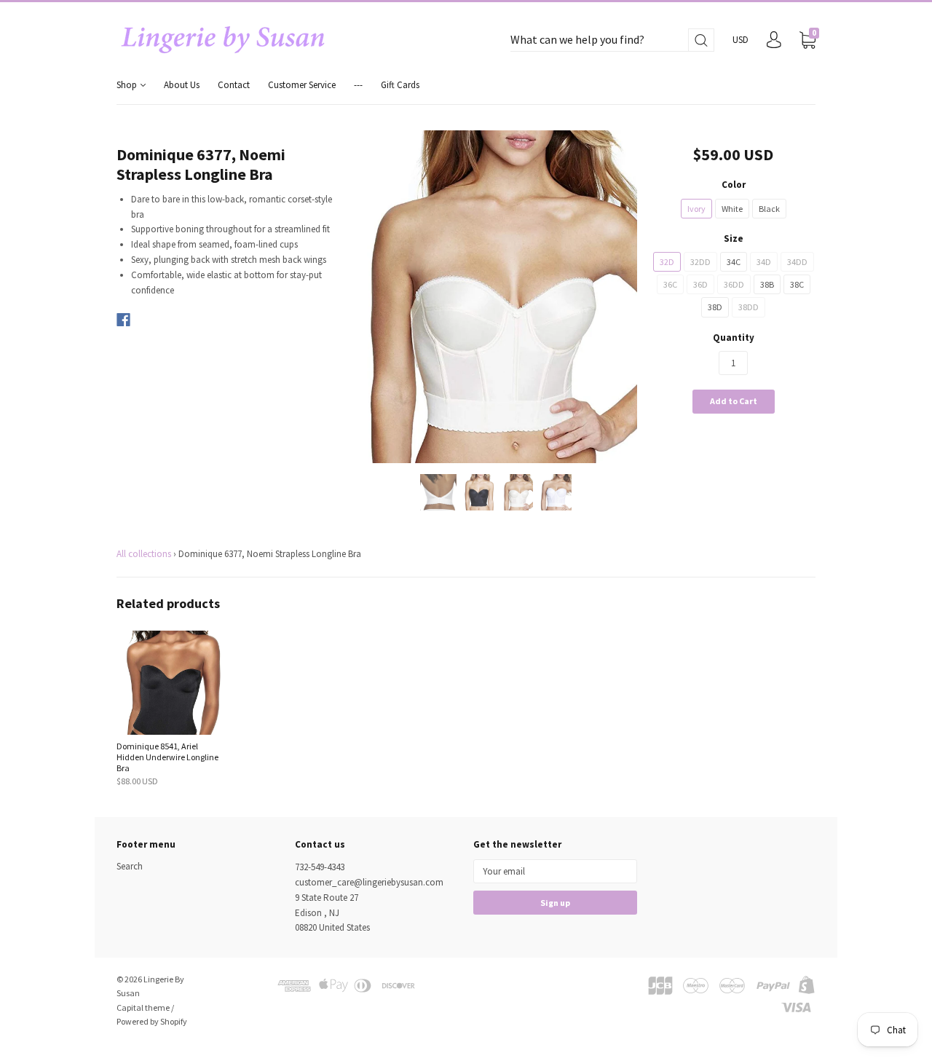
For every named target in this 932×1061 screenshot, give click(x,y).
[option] (496, 297)
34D (764, 261)
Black (769, 208)
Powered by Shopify (151, 1021)
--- (358, 85)
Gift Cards (400, 85)
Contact (234, 85)
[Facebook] (123, 319)
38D (715, 306)
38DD (748, 306)
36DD (734, 284)
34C (734, 261)
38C (797, 284)
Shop (127, 85)
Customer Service (302, 85)
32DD (700, 261)
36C (670, 284)
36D (700, 284)
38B (767, 284)
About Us (182, 85)
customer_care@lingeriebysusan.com (369, 882)
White (732, 208)
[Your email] (555, 871)
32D (667, 261)
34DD (797, 261)
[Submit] (701, 40)
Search (129, 866)
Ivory (696, 208)
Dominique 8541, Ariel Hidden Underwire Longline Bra (167, 757)
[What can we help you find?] (612, 40)
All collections (143, 554)
